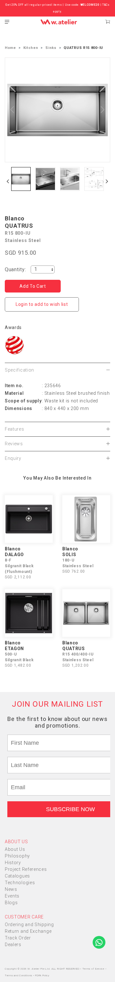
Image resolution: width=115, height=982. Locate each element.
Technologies (20, 882)
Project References (26, 869)
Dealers (13, 944)
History (13, 862)
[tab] (57, 370)
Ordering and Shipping (29, 924)
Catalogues (17, 875)
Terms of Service (93, 968)
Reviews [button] (14, 443)
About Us (15, 849)
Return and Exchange (28, 931)
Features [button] (14, 429)
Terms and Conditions (19, 975)
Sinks (51, 48)
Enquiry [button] (13, 458)
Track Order (18, 937)
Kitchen (30, 48)
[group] (21, 179)
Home (10, 48)
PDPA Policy (42, 975)
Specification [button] (19, 370)
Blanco (15, 218)
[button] (8, 181)
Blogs (11, 902)
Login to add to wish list (42, 304)
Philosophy (17, 855)
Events (12, 895)
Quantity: (15, 269)
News (11, 889)
